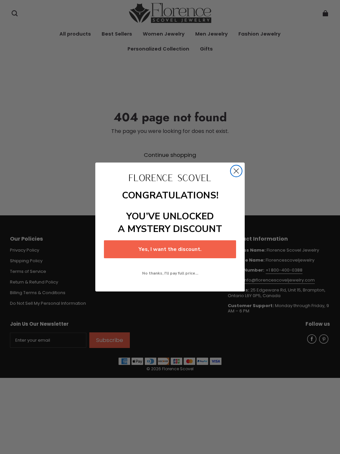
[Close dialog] (236, 171)
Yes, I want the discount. (170, 249)
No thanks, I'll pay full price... (170, 273)
